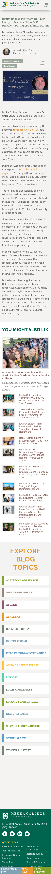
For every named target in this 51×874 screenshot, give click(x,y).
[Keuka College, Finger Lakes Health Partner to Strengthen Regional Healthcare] (8, 426)
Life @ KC (12, 677)
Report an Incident (34, 853)
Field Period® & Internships (26, 653)
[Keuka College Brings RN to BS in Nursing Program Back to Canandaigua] (8, 498)
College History (18, 629)
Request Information (35, 862)
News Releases (9, 66)
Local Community (19, 689)
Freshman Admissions (12, 846)
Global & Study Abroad (22, 665)
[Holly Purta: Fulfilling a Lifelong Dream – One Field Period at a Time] (8, 441)
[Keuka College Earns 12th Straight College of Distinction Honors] (8, 486)
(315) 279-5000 (9, 827)
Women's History (18, 750)
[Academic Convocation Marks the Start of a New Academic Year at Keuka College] (25, 353)
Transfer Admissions (12, 850)
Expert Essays (16, 641)
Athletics (13, 616)
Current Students (34, 866)
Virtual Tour (7, 862)
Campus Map (32, 858)
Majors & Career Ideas (22, 701)
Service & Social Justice (23, 726)
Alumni (11, 604)
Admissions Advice (19, 592)
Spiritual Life (16, 738)
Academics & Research (13, 61)
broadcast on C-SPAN (26, 129)
